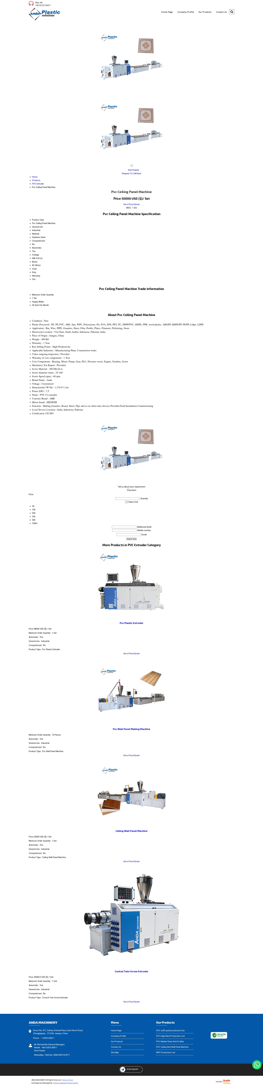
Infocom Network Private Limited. (65, 1083)
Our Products (205, 12)
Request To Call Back (131, 173)
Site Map (115, 1052)
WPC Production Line (165, 1052)
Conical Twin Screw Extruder (131, 971)
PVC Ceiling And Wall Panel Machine (172, 1047)
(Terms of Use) (67, 1080)
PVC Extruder (38, 184)
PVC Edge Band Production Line (170, 1036)
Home (35, 177)
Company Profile (185, 12)
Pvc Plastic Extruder (131, 622)
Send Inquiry (133, 170)
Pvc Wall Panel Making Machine (131, 728)
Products (36, 180)
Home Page (167, 12)
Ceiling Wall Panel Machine (131, 830)
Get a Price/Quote (131, 204)
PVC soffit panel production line (170, 1030)
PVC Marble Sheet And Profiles (170, 1041)
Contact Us (221, 12)
